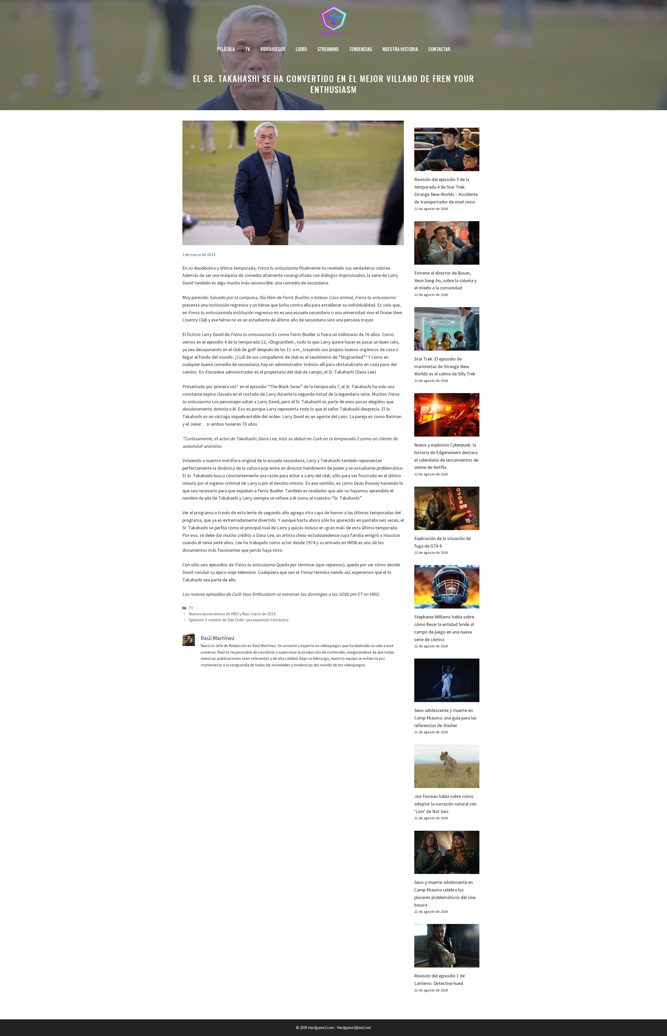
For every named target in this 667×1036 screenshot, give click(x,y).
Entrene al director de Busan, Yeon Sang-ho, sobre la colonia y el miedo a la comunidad (445, 280)
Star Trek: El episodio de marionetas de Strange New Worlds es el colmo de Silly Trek (444, 366)
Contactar (439, 49)
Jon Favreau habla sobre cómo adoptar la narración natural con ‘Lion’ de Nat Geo (445, 803)
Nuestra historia (400, 49)
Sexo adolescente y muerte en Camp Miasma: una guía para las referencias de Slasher (445, 717)
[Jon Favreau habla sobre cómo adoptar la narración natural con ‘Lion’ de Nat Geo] (446, 784)
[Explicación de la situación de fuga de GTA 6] (446, 526)
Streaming (328, 49)
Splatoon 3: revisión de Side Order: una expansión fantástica (238, 619)
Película (226, 49)
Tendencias (360, 49)
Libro (301, 49)
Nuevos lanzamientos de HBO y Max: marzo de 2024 (232, 613)
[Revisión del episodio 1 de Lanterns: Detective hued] (446, 963)
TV (247, 49)
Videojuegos (272, 49)
